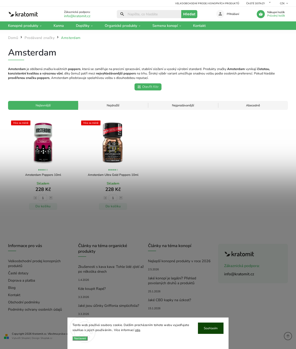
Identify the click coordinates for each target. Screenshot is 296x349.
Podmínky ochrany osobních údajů (35, 309)
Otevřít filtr (150, 87)
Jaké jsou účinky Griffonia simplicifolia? (108, 305)
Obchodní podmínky (24, 302)
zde (137, 330)
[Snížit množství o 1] (35, 198)
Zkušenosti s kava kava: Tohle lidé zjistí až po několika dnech (111, 269)
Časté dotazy (255, 3)
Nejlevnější (43, 105)
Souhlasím (211, 328)
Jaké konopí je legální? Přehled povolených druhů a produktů (172, 280)
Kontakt (14, 294)
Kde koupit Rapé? (92, 288)
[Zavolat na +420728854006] (82, 16)
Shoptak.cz (46, 338)
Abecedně (253, 105)
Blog (12, 287)
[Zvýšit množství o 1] (51, 198)
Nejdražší (113, 105)
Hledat (189, 14)
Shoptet (25, 338)
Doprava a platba (21, 280)
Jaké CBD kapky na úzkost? (169, 300)
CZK (282, 3)
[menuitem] (28, 25)
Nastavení (80, 338)
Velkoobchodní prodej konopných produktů (207, 3)
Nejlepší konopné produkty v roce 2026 (179, 261)
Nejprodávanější (183, 105)
